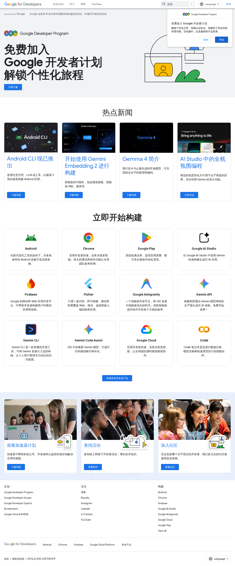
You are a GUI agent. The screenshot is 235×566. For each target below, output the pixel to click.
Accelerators (11, 508)
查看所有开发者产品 (117, 378)
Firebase (162, 503)
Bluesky (85, 497)
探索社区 (170, 467)
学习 (72, 4)
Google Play (164, 525)
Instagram (86, 503)
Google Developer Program (18, 492)
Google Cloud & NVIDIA (16, 514)
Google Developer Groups (17, 497)
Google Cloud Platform (102, 544)
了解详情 (16, 195)
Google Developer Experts (18, 503)
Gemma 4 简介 (140, 159)
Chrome (162, 497)
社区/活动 (58, 4)
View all (162, 530)
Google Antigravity (168, 514)
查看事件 (93, 467)
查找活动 (92, 445)
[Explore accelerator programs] (40, 419)
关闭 (205, 39)
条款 (6, 558)
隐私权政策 (18, 558)
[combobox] (177, 4)
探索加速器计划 (21, 445)
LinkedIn (85, 508)
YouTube (97, 4)
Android (162, 492)
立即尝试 (189, 195)
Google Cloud (165, 519)
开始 (221, 39)
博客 (83, 4)
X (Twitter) (87, 514)
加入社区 (169, 445)
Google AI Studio (167, 508)
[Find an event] (117, 419)
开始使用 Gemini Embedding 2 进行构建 (87, 166)
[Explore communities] (194, 419)
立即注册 (13, 87)
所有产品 (126, 544)
